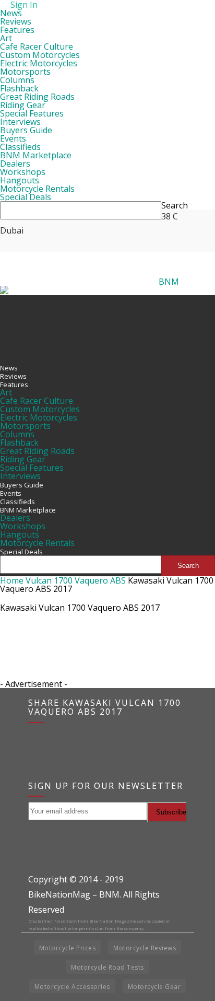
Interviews (20, 121)
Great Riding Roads (37, 96)
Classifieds (20, 147)
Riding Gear (22, 105)
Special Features (32, 113)
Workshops (22, 172)
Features (17, 30)
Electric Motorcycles (38, 63)
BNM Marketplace (35, 155)
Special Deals (25, 197)
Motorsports (25, 71)
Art (6, 38)
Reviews (15, 21)
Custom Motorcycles (40, 55)
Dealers (15, 163)
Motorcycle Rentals (37, 188)
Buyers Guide (26, 130)
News (11, 13)
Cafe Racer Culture (36, 46)
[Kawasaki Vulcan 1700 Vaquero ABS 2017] (26, 667)
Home (11, 580)
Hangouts (19, 180)
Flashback (19, 88)
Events (13, 138)
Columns (17, 80)
